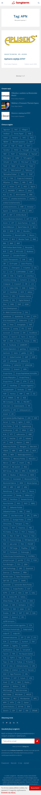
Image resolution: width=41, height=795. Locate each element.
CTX (4, 288)
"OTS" (15, 162)
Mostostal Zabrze (9, 483)
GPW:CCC (17, 365)
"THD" (31, 166)
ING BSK (26, 402)
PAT (13, 528)
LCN (4, 438)
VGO (4, 674)
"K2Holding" (23, 154)
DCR (22, 292)
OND (28, 511)
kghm (21, 422)
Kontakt (26, 763)
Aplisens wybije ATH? (14, 58)
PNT (4, 552)
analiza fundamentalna (11, 203)
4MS (23, 182)
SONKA (5, 617)
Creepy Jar (7, 284)
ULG (11, 666)
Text (4, 658)
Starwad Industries (10, 637)
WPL (35, 698)
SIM (13, 605)
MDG (5, 455)
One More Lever (17, 516)
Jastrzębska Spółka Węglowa (13, 418)
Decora (5, 296)
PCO (16, 532)
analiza (32, 199)
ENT (30, 325)
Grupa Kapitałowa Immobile (26, 373)
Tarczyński (26, 650)
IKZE (24, 398)
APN (19, 54)
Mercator (32, 459)
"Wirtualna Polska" (10, 174)
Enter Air (6, 329)
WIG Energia (7, 690)
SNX (27, 613)
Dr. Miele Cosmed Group (12, 312)
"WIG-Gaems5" (16, 170)
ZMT (20, 711)
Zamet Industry (8, 706)
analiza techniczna (10, 54)
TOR (19, 658)
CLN (10, 272)
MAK (27, 442)
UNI (33, 666)
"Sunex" (22, 166)
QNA (25, 564)
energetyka (21, 325)
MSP (18, 487)
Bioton (31, 235)
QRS (20, 568)
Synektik (24, 646)
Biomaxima (7, 235)
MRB (4, 487)
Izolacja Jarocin (25, 410)
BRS (11, 251)
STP (28, 637)
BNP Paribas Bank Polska (12, 247)
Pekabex (31, 532)
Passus (5, 528)
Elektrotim (23, 320)
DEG (13, 296)
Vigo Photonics (15, 674)
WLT (15, 698)
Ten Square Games (26, 654)
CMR (4, 276)
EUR (29, 329)
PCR (23, 532)
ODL (4, 507)
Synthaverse (7, 650)
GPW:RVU (6, 369)
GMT (26, 357)
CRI (26, 284)
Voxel (5, 682)
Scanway (6, 589)
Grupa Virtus (8, 381)
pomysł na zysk (8, 560)
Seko (33, 593)
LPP (20, 438)
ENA (4, 325)
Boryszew (28, 247)
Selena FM (13, 597)
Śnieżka (6, 613)
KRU (31, 430)
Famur (5, 337)
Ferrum (32, 337)
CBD (30, 259)
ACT (4, 186)
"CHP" (5, 146)
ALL (11, 194)
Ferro (23, 337)
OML (21, 511)
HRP (21, 394)
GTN (24, 381)
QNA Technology (9, 568)
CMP (31, 272)
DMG (12, 304)
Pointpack (13, 552)
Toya (5, 662)
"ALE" (16, 129)
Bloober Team (24, 239)
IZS (12, 414)
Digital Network (24, 300)
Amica (5, 199)
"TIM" (5, 170)
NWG (33, 503)
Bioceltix (26, 231)
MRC (11, 487)
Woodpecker (25, 698)
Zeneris (6, 711)
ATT (12, 223)
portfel (20, 560)
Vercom (31, 670)
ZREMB (34, 711)
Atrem (5, 223)
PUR (35, 560)
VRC (12, 682)
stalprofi (6, 633)
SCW (13, 593)
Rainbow (16, 572)
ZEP (13, 711)
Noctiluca (13, 499)
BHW (11, 231)
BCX (34, 227)
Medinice (6, 459)
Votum (22, 678)
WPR (4, 702)
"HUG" (16, 150)
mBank (5, 450)
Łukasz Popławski (12, 64)
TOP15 (12, 658)
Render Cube (8, 576)
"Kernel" (34, 154)
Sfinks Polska (8, 601)
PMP (33, 548)
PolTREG (31, 556)
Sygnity (15, 646)
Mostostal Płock (30, 479)
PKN (4, 544)
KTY (11, 434)
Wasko (26, 682)
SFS (17, 601)
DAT (4, 292)
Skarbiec (6, 609)
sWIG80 (6, 646)
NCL (17, 491)
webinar (6, 686)
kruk (4, 434)
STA (30, 625)
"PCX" (34, 162)
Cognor (20, 276)
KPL (17, 430)
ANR (21, 207)
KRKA (24, 430)
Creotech (17, 284)
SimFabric (22, 605)
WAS (19, 682)
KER (35, 418)
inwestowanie (19, 406)
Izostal (5, 414)
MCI (27, 450)
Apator (5, 211)
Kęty (13, 422)
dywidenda (7, 316)
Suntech (25, 641)
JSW (29, 418)
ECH (34, 316)
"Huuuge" (25, 150)
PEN (4, 536)
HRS (27, 394)
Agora (33, 186)
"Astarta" (15, 138)
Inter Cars (6, 406)
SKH (14, 609)
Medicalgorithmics (25, 455)
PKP (4, 548)
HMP (29, 390)
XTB (18, 702)
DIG (13, 300)
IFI (4, 398)
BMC (34, 239)
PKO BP (30, 544)
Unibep (5, 670)
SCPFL (5, 593)
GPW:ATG (24, 361)
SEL (4, 597)
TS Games (29, 662)
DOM (27, 304)
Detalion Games (25, 296)
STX (35, 637)
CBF (4, 264)
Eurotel (16, 333)
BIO (18, 231)
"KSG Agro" (7, 158)
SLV (29, 609)
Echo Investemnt (9, 320)
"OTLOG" (6, 162)
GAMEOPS (23, 345)
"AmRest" (6, 134)
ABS (30, 182)
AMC (31, 194)
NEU (24, 491)
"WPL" (22, 174)
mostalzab (17, 479)
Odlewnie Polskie (9, 511)
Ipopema (6, 410)
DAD (23, 288)
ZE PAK (20, 706)
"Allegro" (25, 129)
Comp (32, 280)
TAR (17, 650)
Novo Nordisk (8, 503)
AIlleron (21, 190)
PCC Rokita (7, 532)
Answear (30, 207)
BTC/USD (19, 251)
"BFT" (31, 142)
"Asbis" (5, 138)
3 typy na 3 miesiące (24, 178)
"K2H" (13, 154)
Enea (11, 325)
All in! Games (21, 194)
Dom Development (10, 308)
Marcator (33, 446)
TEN (13, 654)
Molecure (23, 475)
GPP (4, 361)
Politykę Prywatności (17, 750)
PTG (28, 560)
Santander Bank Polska (23, 585)
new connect (8, 495)
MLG (25, 467)
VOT (15, 678)
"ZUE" (31, 174)
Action (12, 186)
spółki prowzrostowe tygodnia (14, 625)
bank (33, 223)
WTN (12, 702)
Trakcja (19, 662)
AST (27, 219)
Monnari (6, 479)
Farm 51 (15, 337)
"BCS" (32, 138)
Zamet (26, 702)
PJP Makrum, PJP (31, 540)
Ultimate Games (22, 666)
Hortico (13, 394)
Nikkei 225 (29, 495)
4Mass (16, 182)
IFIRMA (10, 398)
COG (11, 276)
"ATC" (24, 138)
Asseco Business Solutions (13, 219)
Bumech (6, 255)
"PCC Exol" (25, 162)
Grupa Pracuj (24, 377)
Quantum (29, 568)
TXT (4, 666)
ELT (32, 320)
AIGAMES (11, 190)
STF (22, 637)
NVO (25, 503)
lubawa (28, 438)
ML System (16, 467)
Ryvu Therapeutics (23, 576)
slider (22, 609)
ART (11, 215)
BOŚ (4, 251)
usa (22, 670)
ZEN (28, 706)
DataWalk (13, 292)
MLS (16, 471)
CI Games (26, 268)
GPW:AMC (13, 361)
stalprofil (16, 633)
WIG (23, 686)
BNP (18, 243)
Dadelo (31, 288)
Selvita (22, 597)
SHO (31, 601)
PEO (11, 536)
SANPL (23, 581)
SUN (4, 641)
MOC (5, 475)
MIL (28, 463)
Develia (5, 300)
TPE (11, 662)
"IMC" (5, 154)
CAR (23, 259)
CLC (4, 272)
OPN (35, 516)
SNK (13, 613)
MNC (23, 471)
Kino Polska (7, 426)
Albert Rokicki (18, 106)
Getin (16, 353)
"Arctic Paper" (19, 134)
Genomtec (33, 349)
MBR (20, 450)
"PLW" (5, 166)
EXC (24, 333)
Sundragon (14, 641)
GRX (17, 381)
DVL (26, 312)
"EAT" (28, 146)
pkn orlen (13, 544)
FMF (4, 341)
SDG (19, 593)
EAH (28, 316)
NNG (5, 499)
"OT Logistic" (28, 158)
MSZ (25, 487)
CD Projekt (13, 264)
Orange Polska (18, 520)
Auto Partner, (23, 223)
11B (4, 178)
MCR (34, 450)
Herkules (20, 390)
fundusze (12, 345)
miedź (21, 463)
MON (32, 475)
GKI (31, 353)
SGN (24, 601)
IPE (29, 406)
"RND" (13, 166)
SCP (28, 589)
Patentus (22, 528)
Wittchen (6, 698)
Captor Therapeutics (10, 259)
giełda (23, 353)
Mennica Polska (19, 459)
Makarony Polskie (9, 446)
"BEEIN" (6, 142)
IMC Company (8, 402)
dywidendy (19, 316)
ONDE (5, 516)
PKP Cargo (14, 548)
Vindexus (6, 678)
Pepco (25, 536)
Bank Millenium (8, 227)
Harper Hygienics (27, 385)
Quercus (6, 572)
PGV (4, 540)
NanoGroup (7, 491)
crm (32, 284)
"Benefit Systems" (18, 142)
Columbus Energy (9, 280)
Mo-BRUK (32, 471)
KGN (28, 422)
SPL (22, 617)
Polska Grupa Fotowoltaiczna (14, 556)
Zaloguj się (25, 746)
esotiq (15, 329)
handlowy (13, 385)
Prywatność (5, 763)
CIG (35, 268)
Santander (7, 585)
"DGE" (20, 146)
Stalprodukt (27, 629)
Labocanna (20, 434)
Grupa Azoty (7, 373)
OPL (28, 516)
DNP (19, 304)
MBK (13, 450)
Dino (5, 304)
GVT (4, 385)
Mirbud (5, 467)
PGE (33, 536)
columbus (30, 276)
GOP (33, 357)
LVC (4, 442)
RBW (25, 572)
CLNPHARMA (21, 272)
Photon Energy (15, 540)
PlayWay (24, 548)
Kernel (5, 422)
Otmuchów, (7, 524)
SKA (31, 605)
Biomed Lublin (20, 235)
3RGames (6, 182)
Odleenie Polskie (16, 507)
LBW (30, 434)
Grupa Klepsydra (9, 377)
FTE (4, 345)
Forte (18, 341)
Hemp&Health (8, 390)
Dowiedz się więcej (8, 793)
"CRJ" (13, 146)
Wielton (16, 686)
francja (26, 341)
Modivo (13, 475)
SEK (26, 593)
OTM (29, 520)
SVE (33, 641)
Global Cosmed (15, 357)
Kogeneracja (26, 426)
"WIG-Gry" (29, 170)
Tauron (5, 654)
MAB (11, 442)
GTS (31, 381)
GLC (4, 357)
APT (4, 215)
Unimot (15, 670)
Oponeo (6, 520)
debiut (29, 292)
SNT (20, 613)
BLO (13, 239)
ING (18, 402)
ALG (4, 194)
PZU (18, 564)
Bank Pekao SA (23, 227)
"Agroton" (6, 129)
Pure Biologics (8, 564)
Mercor (5, 463)
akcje (30, 190)
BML (4, 243)
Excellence (33, 333)
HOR (4, 394)
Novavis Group (26, 499)
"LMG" (17, 158)
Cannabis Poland (19, 255)
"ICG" (35, 150)
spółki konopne (8, 621)
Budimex (30, 251)
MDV (12, 455)
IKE (18, 398)
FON (11, 341)
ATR (34, 219)
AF (19, 186)
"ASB (29, 134)
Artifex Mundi (21, 215)
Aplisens (24, 54)
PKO (22, 544)
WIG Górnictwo (21, 690)
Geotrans (6, 353)
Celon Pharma (26, 264)
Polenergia (25, 552)
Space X (15, 617)
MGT (14, 463)
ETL (23, 329)
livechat (12, 438)
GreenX (17, 369)
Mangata (23, 446)
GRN (25, 369)
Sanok (15, 581)
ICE (34, 394)
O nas (20, 763)
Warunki (13, 763)
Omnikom (20, 778)
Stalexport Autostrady (11, 629)
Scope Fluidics (18, 589)
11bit (11, 178)
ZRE (27, 711)
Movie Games (32, 483)
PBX (30, 528)
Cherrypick (16, 268)
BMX (11, 243)
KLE (16, 426)
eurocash (6, 333)
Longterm (13, 776)
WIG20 (28, 694)
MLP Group (7, 471)
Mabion (19, 442)
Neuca (31, 491)
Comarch (23, 280)
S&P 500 (6, 581)
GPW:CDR (28, 365)
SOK (33, 613)
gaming (23, 349)
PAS (27, 524)
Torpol (27, 658)
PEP (18, 536)
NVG (18, 503)
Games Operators (9, 349)
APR (30, 211)
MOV (21, 483)
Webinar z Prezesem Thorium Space (25, 103)
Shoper (5, 605)
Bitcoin (5, 239)
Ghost (35, 778)
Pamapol (18, 524)
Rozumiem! (35, 788)
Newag (18, 495)
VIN (26, 674)
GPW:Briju (7, 365)
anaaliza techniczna (18, 199)
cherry (5, 268)
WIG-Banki (19, 694)
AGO (25, 186)
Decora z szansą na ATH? (20, 113)
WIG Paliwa (7, 694)
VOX (30, 678)
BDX (4, 231)
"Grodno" (6, 150)
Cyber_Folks (13, 288)
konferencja (7, 430)
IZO (14, 410)
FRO (34, 341)
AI (3, 190)
